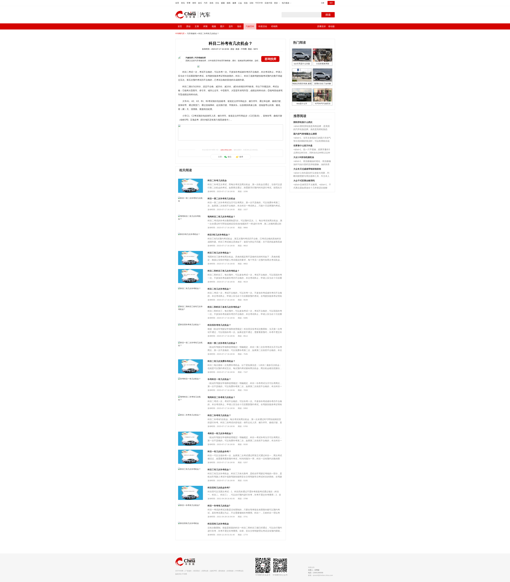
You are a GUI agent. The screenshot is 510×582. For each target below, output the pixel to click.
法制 (251, 3)
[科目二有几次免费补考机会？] (190, 361)
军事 (188, 3)
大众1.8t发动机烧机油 (303, 157)
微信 (229, 157)
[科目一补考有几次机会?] (190, 505)
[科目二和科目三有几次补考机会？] (190, 270)
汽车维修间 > (192, 33)
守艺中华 (259, 3)
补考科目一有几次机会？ (219, 379)
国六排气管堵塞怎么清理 (305, 134)
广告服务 (188, 571)
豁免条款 (222, 571)
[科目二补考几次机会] (190, 180)
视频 (214, 26)
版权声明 (213, 571)
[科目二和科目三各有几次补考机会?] (190, 306)
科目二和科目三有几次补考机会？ (223, 271)
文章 (197, 26)
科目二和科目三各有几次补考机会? (224, 307)
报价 (239, 26)
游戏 (211, 3)
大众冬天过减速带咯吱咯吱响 (307, 169)
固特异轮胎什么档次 (303, 122)
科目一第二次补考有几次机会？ (222, 343)
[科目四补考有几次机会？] (190, 324)
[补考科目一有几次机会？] (190, 379)
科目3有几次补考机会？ (219, 235)
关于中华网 (179, 571)
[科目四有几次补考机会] (190, 523)
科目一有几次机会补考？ (219, 451)
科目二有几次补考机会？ (219, 289)
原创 (188, 26)
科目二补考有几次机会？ (208, 33)
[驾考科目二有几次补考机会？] (190, 216)
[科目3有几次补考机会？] (190, 234)
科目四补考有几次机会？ (219, 325)
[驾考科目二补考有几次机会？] (190, 397)
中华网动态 (239, 571)
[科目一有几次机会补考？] (190, 451)
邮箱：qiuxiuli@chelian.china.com (320, 575)
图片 (222, 26)
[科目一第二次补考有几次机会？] (190, 343)
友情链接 (230, 571)
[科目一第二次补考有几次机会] (190, 198)
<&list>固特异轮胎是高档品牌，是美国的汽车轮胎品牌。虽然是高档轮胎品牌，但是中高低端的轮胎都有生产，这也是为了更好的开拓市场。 (311, 128)
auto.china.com (226, 150)
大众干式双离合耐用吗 (304, 180)
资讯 (183, 3)
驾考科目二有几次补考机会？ (221, 216)
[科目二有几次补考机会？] (190, 288)
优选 (246, 3)
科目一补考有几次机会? (219, 506)
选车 (231, 26)
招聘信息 (205, 571)
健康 (234, 3)
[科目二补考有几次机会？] (190, 415)
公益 (240, 3)
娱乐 (200, 3)
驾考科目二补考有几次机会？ (221, 397)
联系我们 (197, 571)
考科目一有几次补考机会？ (220, 433)
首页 (177, 3)
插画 (228, 3)
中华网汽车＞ (180, 33)
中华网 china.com (186, 15)
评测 (205, 26)
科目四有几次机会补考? (219, 487)
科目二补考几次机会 (217, 180)
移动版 (331, 26)
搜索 (328, 14)
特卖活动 (262, 26)
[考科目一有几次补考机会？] (190, 433)
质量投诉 (321, 26)
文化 (217, 3)
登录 (331, 3)
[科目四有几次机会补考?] (190, 487)
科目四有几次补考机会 (218, 524)
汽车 (206, 3)
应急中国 (268, 3)
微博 (241, 157)
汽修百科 (250, 26)
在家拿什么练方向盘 (303, 145)
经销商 (274, 26)
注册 (322, 3)
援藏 (223, 3)
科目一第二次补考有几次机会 (221, 198)
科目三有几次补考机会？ (219, 253)
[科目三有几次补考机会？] (190, 252)
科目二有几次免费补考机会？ (221, 361)
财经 (194, 3)
